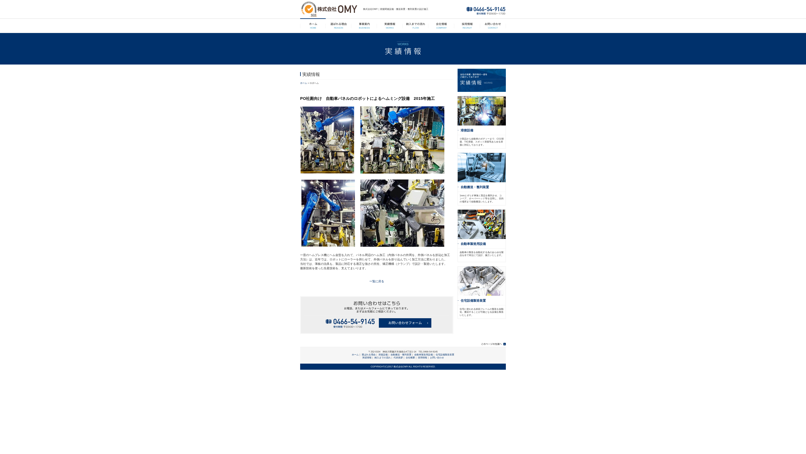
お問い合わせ (493, 26)
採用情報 (467, 26)
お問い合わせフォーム (405, 323)
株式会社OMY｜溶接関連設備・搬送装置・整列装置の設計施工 (395, 9)
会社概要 (410, 357)
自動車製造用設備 (473, 243)
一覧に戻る (376, 281)
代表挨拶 (398, 357)
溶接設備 (467, 130)
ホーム (313, 26)
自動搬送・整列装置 (475, 187)
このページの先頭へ (491, 344)
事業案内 (364, 26)
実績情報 (390, 26)
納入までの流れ (415, 26)
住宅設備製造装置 (473, 300)
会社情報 (441, 26)
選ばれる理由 (338, 26)
